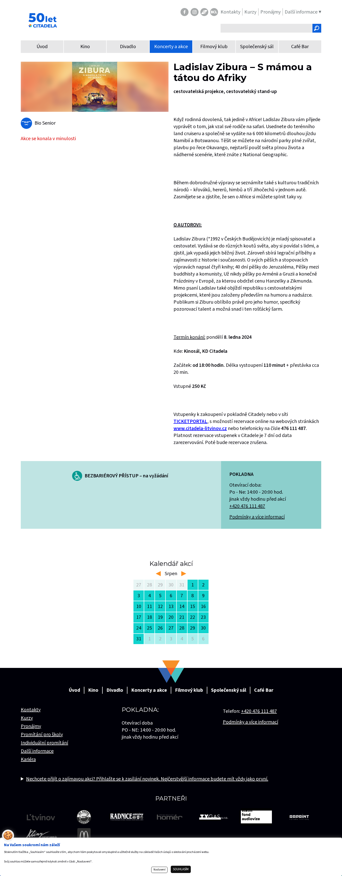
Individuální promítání (44, 742)
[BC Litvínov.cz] (214, 12)
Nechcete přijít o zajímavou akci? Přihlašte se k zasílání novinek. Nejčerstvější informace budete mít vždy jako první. (147, 778)
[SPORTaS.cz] (204, 12)
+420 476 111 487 (247, 506)
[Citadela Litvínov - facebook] (185, 12)
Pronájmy (31, 726)
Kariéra (28, 759)
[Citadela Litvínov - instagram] (195, 12)
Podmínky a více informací (257, 516)
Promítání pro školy (42, 734)
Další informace (37, 751)
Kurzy (27, 718)
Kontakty (31, 709)
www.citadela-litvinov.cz (200, 428)
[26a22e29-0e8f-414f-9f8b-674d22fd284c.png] (94, 87)
